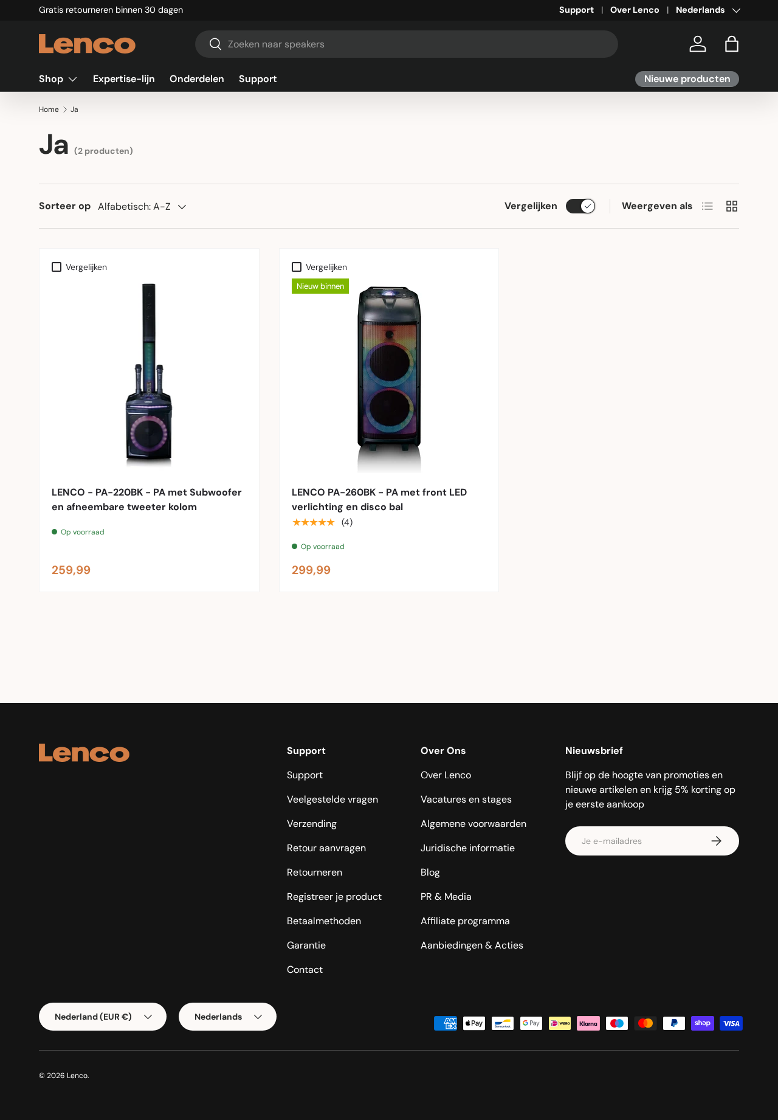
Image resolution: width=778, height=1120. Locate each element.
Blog (430, 872)
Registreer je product (334, 896)
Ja (74, 109)
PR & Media (446, 896)
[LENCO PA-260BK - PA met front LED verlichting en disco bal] (389, 376)
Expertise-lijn (124, 78)
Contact (305, 969)
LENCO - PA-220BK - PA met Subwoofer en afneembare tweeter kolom (147, 499)
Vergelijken (530, 205)
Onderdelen (197, 78)
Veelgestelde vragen (332, 799)
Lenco (77, 1075)
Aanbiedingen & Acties (472, 945)
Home (49, 109)
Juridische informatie (468, 848)
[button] (731, 43)
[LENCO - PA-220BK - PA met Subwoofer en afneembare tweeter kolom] (149, 376)
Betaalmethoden (324, 920)
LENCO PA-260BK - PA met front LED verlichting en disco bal (379, 499)
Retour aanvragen (326, 848)
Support (576, 9)
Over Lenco (634, 9)
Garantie (306, 945)
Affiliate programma (465, 920)
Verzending (312, 823)
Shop (51, 78)
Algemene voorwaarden (473, 823)
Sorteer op (65, 205)
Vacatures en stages (466, 799)
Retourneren (314, 872)
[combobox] (406, 44)
